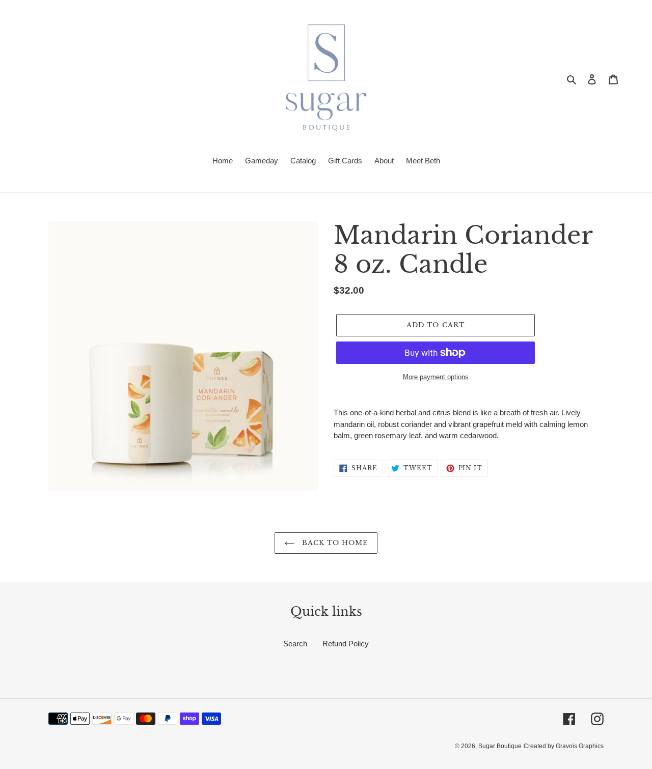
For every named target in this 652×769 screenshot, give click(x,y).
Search (295, 643)
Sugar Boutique (500, 746)
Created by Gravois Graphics (564, 746)
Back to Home (334, 542)
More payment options (436, 377)
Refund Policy (345, 643)
